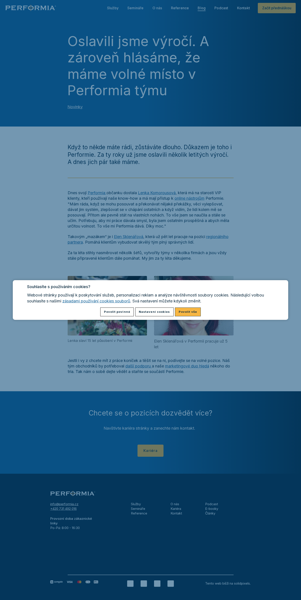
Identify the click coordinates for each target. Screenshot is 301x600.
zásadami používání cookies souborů (96, 301)
